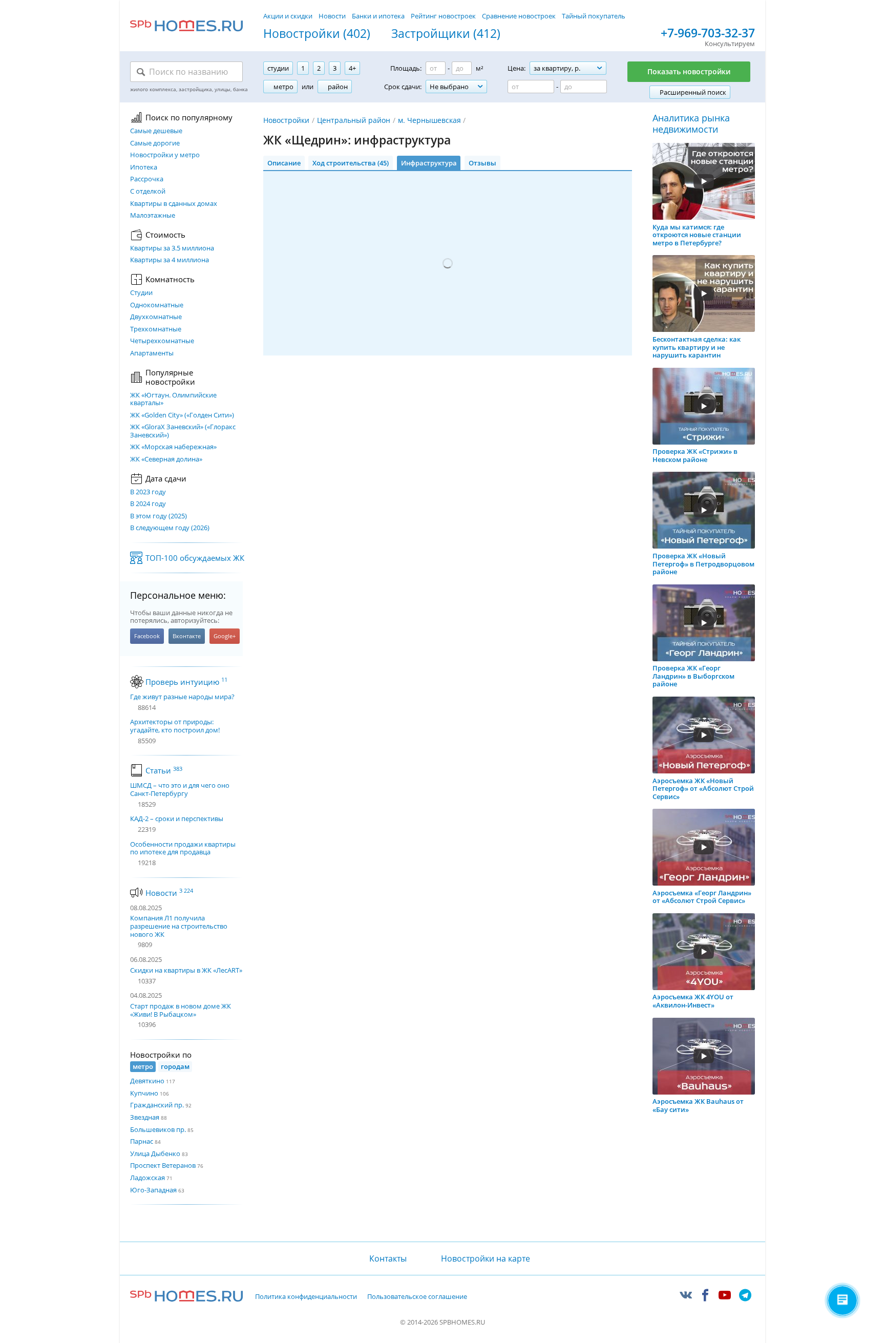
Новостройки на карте (485, 1258)
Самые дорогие (155, 143)
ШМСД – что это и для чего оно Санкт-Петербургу (179, 790)
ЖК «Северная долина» (166, 459)
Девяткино (147, 1080)
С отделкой (147, 191)
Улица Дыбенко (155, 1153)
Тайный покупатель (593, 15)
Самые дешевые (156, 131)
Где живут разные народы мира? (182, 697)
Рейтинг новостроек (443, 15)
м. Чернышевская (429, 120)
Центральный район (353, 120)
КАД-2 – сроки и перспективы (176, 819)
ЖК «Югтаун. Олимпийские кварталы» (173, 399)
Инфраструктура (429, 162)
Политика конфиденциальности (306, 1297)
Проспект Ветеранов (163, 1165)
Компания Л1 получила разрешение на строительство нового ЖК (178, 925)
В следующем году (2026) (169, 528)
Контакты (387, 1258)
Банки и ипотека (378, 15)
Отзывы (482, 162)
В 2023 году (148, 492)
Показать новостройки (688, 71)
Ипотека (143, 167)
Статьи (163, 770)
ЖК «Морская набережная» (173, 447)
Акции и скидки (287, 15)
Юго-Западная (153, 1189)
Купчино (144, 1093)
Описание (284, 162)
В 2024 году (148, 504)
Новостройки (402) (316, 34)
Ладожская (147, 1177)
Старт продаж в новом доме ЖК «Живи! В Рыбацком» (180, 1010)
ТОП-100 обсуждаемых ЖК (194, 557)
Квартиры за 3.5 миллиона (172, 248)
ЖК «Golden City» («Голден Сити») (182, 415)
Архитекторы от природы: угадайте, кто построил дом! (175, 726)
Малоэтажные (152, 216)
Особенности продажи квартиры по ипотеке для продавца (183, 848)
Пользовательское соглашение (417, 1297)
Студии (141, 293)
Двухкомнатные (156, 317)
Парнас (141, 1141)
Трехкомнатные (155, 329)
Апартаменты (152, 353)
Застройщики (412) (445, 34)
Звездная (144, 1117)
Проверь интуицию (186, 681)
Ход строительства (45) (350, 162)
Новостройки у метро (165, 155)
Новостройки (286, 120)
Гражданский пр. (157, 1104)
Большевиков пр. (158, 1129)
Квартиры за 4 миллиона (169, 260)
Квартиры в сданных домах (173, 204)
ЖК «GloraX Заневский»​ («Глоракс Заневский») (183, 431)
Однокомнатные (156, 305)
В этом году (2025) (158, 516)
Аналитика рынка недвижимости (691, 124)
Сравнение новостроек (519, 15)
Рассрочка (146, 179)
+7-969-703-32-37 (708, 33)
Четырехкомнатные (162, 341)
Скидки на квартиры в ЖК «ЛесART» (186, 970)
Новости (332, 15)
